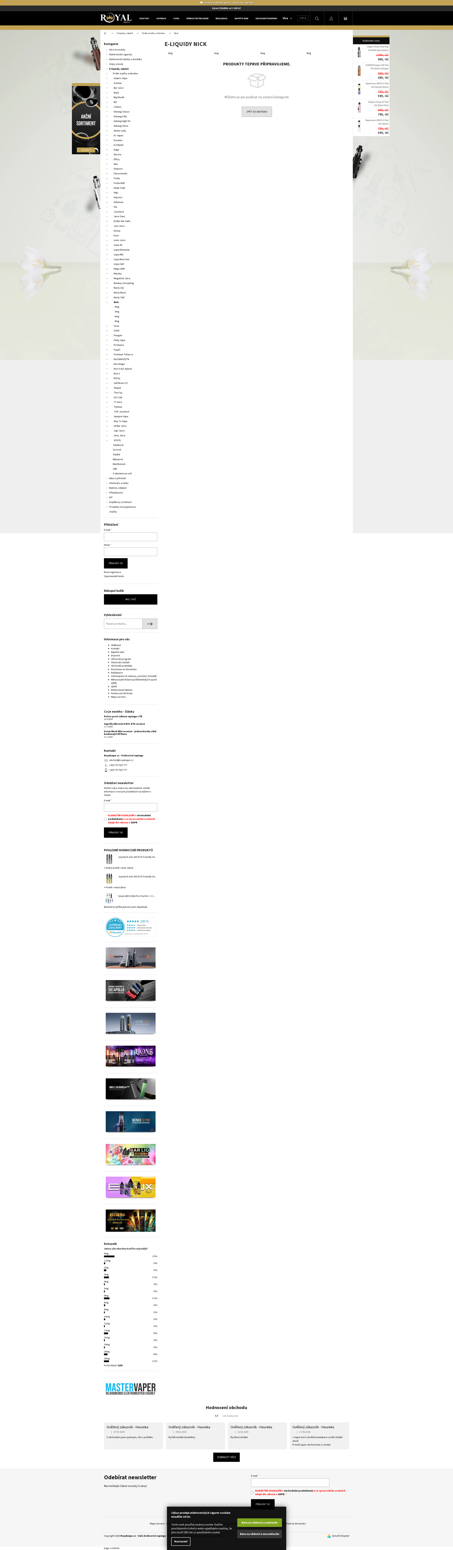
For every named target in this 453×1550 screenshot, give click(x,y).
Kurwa (117, 231)
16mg (107, 1344)
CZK (302, 18)
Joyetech (119, 212)
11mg (107, 1323)
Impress (118, 197)
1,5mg (107, 1260)
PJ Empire (119, 345)
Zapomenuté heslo (114, 576)
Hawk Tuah (119, 188)
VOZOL (117, 440)
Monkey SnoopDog (124, 283)
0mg (117, 307)
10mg (107, 1316)
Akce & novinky (117, 50)
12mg (107, 1330)
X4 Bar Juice (120, 426)
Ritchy (117, 378)
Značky (113, 512)
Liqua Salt (119, 264)
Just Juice (119, 226)
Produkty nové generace (122, 507)
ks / (130, 599)
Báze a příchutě (117, 478)
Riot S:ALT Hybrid (123, 369)
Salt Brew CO (121, 383)
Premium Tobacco (123, 354)
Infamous (119, 202)
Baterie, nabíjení (118, 488)
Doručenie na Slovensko (124, 669)
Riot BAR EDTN (121, 359)
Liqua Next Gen (121, 259)
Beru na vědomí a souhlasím (260, 1523)
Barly (116, 93)
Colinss (117, 107)
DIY (110, 497)
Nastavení (180, 1541)
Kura (116, 235)
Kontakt (115, 648)
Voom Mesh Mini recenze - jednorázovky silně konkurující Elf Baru (130, 733)
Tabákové (118, 445)
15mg (107, 1337)
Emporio (118, 169)
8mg (106, 1302)
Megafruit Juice (122, 278)
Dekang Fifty (120, 116)
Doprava (115, 655)
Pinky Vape (119, 340)
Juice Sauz (119, 216)
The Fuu (118, 393)
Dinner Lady (120, 131)
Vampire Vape (121, 416)
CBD (115, 469)
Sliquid (117, 388)
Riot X (117, 374)
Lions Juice (119, 240)
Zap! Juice (119, 431)
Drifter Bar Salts (122, 221)
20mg (107, 1358)
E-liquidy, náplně (119, 69)
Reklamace (117, 673)
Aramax (118, 83)
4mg (106, 1281)
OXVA (116, 330)
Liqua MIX (118, 254)
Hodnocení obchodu (121, 693)
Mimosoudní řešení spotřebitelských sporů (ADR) (134, 681)
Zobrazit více (226, 1457)
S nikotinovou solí (122, 473)
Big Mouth (119, 97)
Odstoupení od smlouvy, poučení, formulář (134, 676)
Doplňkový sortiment (120, 502)
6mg (117, 316)
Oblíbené (116, 645)
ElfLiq (116, 159)
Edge (116, 150)
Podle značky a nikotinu (125, 73)
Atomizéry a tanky (119, 483)
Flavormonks (120, 173)
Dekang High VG (122, 121)
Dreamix (118, 140)
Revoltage (119, 364)
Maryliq (117, 273)
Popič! (117, 350)
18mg (107, 1351)
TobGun (118, 407)
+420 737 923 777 (118, 765)
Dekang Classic (122, 112)
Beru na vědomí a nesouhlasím (259, 1534)
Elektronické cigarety (120, 54)
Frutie (117, 178)
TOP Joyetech (121, 412)
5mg (106, 1288)
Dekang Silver (121, 126)
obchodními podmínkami (298, 1491)
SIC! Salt (118, 397)
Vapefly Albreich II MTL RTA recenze (124, 724)
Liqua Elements (122, 250)
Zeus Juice (119, 435)
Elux (116, 164)
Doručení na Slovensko (294, 1523)
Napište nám (117, 652)
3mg (117, 311)
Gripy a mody (116, 64)
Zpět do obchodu (257, 112)
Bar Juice (119, 88)
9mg (117, 321)
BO (115, 102)
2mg (106, 1267)
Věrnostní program (121, 659)
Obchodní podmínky (121, 666)
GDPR (114, 686)
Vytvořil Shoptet (340, 1536)
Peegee (118, 335)
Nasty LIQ (119, 288)
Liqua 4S (118, 245)
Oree (116, 326)
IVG (115, 207)
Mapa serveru (118, 697)
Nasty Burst (120, 292)
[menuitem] (144, 18)
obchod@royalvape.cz (121, 760)
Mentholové (119, 464)
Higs (116, 192)
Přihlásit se (116, 563)
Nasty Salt (119, 297)
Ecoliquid (118, 145)
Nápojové (118, 459)
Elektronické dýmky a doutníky (125, 59)
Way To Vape (120, 421)
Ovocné (117, 450)
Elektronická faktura (121, 690)
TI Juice (118, 402)
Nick (116, 302)
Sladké (116, 454)
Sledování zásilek (120, 662)
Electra (117, 154)
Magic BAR (119, 269)
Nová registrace (112, 572)
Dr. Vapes (119, 135)
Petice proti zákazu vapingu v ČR (123, 716)
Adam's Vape (120, 78)
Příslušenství (116, 493)
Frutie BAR (119, 183)
